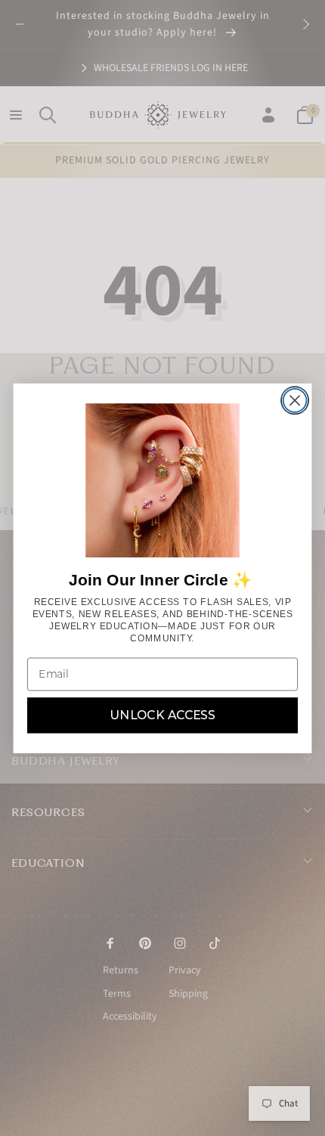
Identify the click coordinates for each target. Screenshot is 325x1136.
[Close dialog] (295, 400)
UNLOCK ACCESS (162, 715)
